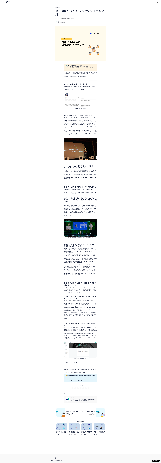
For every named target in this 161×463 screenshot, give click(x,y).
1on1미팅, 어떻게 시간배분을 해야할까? (76, 380)
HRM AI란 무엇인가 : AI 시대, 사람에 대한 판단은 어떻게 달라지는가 (99, 433)
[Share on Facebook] (72, 388)
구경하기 (70, 363)
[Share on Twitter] (75, 388)
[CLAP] (67, 399)
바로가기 (74, 362)
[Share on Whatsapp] (80, 388)
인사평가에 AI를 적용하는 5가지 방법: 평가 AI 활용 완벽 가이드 (86, 433)
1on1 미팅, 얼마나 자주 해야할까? (75, 377)
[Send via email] (86, 388)
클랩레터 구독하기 (156, 460)
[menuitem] (13, 2)
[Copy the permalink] (88, 388)
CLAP (58, 21)
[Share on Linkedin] (83, 388)
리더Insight (57, 7)
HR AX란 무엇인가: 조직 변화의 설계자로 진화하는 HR (61, 433)
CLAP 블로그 (6, 2)
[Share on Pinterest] (78, 388)
